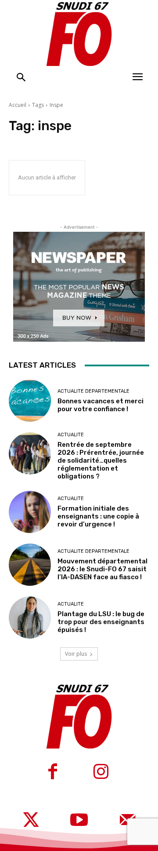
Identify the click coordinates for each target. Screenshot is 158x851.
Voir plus (76, 653)
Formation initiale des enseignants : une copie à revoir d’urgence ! (98, 516)
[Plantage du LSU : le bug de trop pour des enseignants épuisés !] (30, 617)
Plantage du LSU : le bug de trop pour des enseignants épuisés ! (100, 622)
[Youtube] (79, 821)
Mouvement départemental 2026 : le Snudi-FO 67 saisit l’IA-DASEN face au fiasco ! (102, 569)
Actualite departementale (93, 391)
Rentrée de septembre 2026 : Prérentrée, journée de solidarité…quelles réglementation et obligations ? (100, 460)
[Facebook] (53, 773)
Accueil (17, 105)
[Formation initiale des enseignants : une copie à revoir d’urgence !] (30, 512)
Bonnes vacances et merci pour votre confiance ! (100, 405)
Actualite (70, 434)
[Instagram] (101, 773)
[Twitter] (31, 821)
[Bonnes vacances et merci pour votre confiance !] (30, 401)
